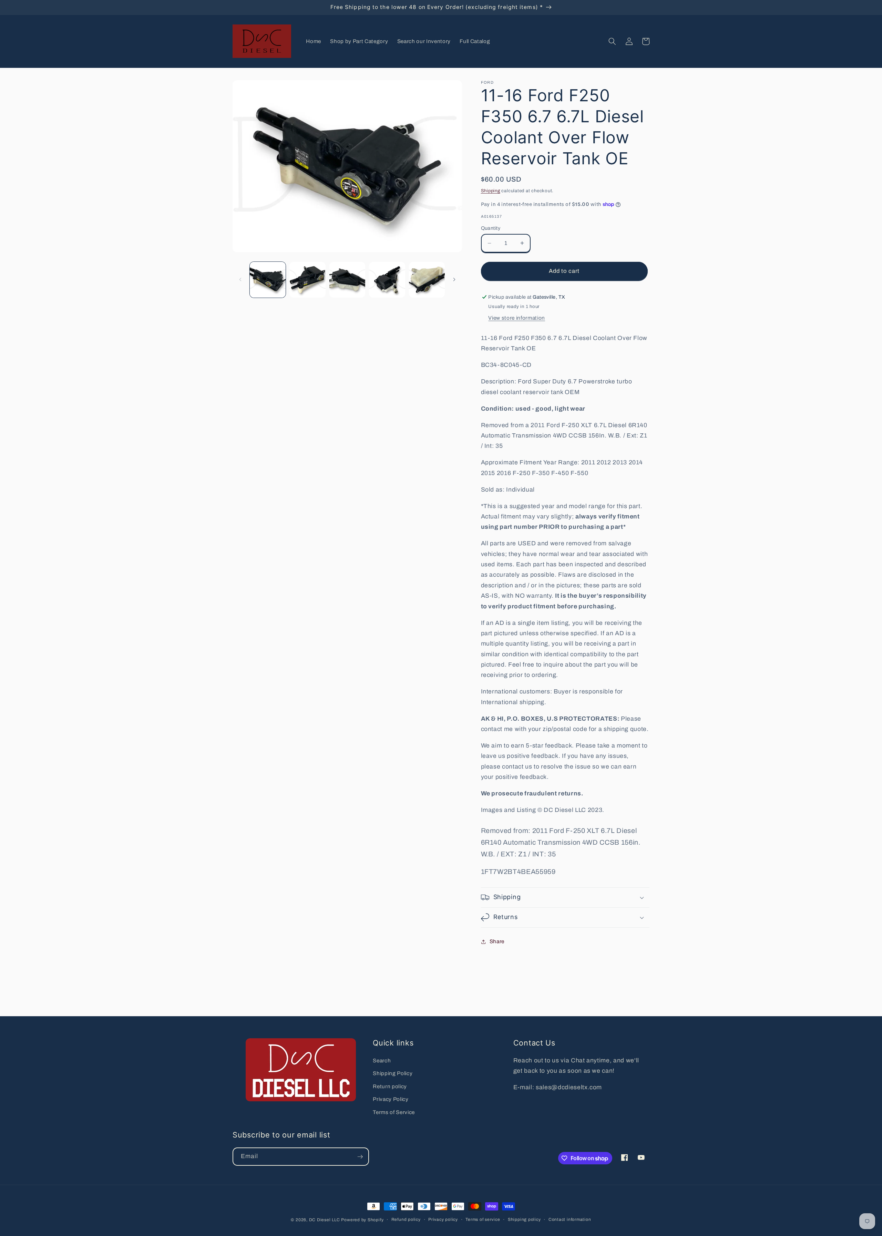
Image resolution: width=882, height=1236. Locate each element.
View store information (516, 318)
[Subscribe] (360, 1156)
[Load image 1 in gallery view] (268, 280)
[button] (612, 41)
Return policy (390, 1086)
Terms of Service (394, 1112)
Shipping (490, 190)
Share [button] (497, 941)
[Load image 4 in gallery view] (387, 280)
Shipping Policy (392, 1073)
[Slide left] (240, 279)
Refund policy (406, 1219)
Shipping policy (524, 1219)
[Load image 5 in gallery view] (427, 280)
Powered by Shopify (362, 1219)
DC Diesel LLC (324, 1219)
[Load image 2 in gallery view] (307, 280)
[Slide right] (454, 279)
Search (382, 1060)
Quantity (491, 228)
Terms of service (482, 1219)
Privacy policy (443, 1219)
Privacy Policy (390, 1099)
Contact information (569, 1219)
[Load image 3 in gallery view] (347, 280)
